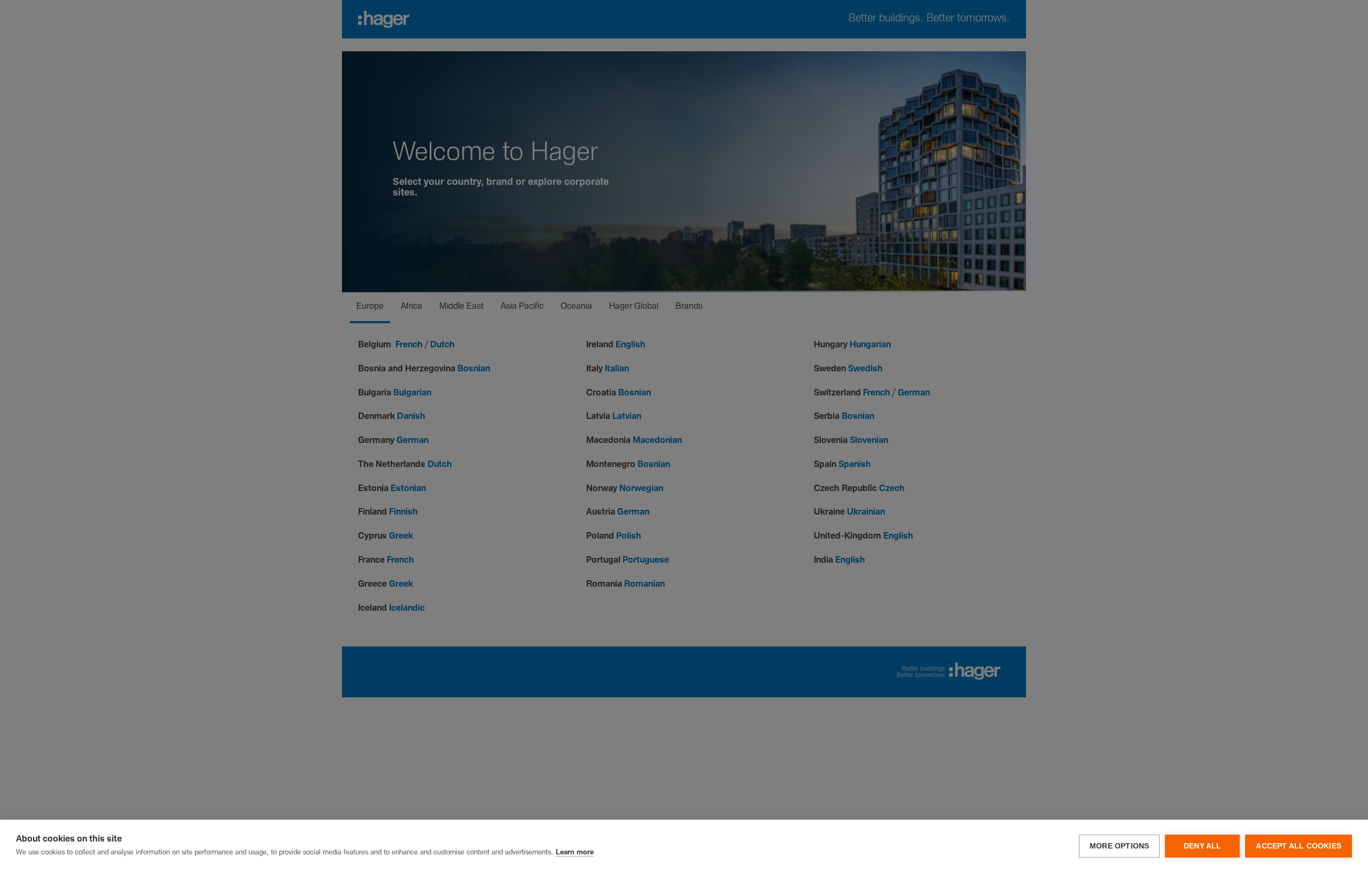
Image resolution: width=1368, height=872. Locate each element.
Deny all (1203, 846)
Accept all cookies (1298, 846)
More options (1119, 846)
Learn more (575, 852)
